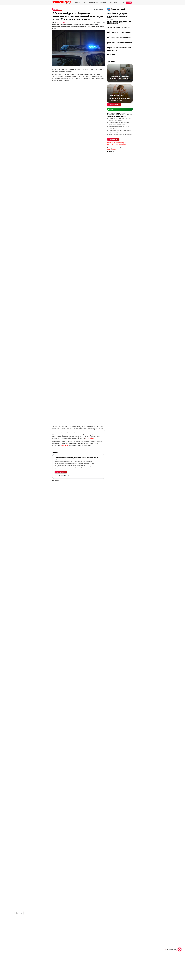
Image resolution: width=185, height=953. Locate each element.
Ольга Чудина (61, 22)
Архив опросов (111, 151)
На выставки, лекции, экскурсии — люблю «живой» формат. (70, 465)
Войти (129, 2)
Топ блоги (111, 61)
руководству (64, 445)
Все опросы (55, 480)
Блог (84, 2)
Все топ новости (111, 54)
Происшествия (57, 9)
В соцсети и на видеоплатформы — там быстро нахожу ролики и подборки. (74, 461)
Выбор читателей (118, 9)
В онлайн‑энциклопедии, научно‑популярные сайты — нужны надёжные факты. (75, 463)
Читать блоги (114, 104)
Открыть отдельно (112, 149)
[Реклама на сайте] (179, 949)
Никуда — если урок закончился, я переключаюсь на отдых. (70, 468)
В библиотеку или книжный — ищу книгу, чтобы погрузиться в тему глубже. (74, 467)
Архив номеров (93, 2)
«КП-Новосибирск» (91, 438)
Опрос (110, 109)
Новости (77, 2)
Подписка (103, 2)
